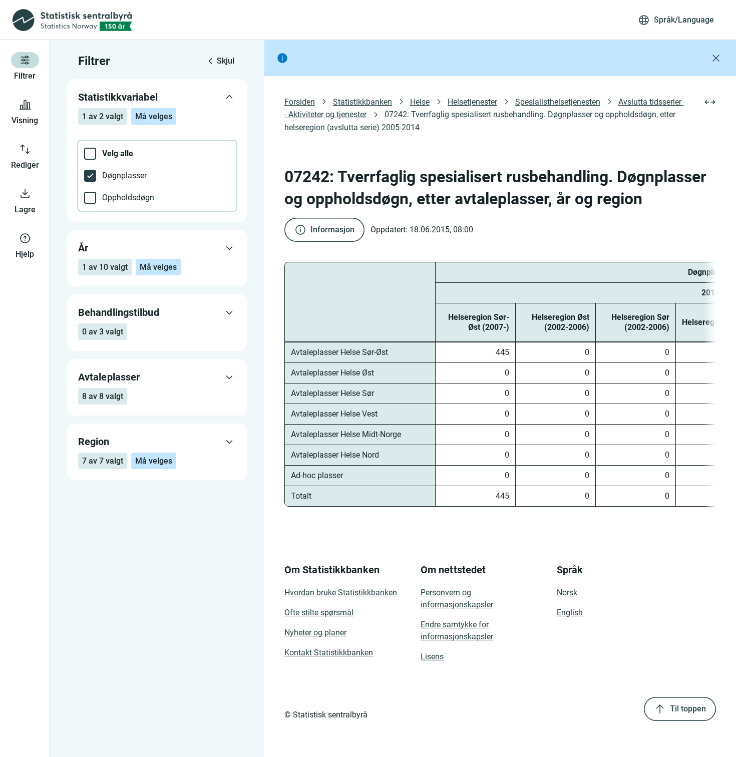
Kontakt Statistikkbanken (328, 652)
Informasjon (332, 229)
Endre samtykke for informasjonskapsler (457, 630)
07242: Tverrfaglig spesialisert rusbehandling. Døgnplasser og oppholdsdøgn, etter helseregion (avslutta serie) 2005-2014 (480, 121)
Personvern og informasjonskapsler (457, 598)
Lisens (432, 656)
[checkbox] (157, 154)
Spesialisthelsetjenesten (557, 102)
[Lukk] (716, 58)
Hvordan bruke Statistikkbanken (340, 592)
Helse (420, 102)
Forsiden (299, 102)
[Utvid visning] (710, 102)
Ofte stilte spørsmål (318, 612)
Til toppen (688, 708)
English (570, 612)
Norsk (567, 592)
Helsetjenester (472, 102)
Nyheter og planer (315, 632)
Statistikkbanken (362, 102)
